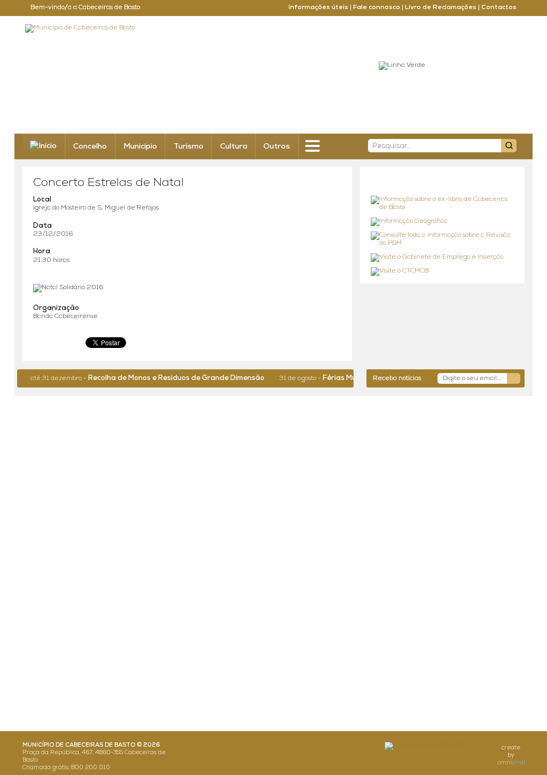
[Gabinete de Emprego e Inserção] (442, 257)
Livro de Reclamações (440, 7)
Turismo (189, 147)
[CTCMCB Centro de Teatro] (442, 271)
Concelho (90, 147)
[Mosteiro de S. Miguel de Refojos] (442, 204)
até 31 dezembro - (140, 378)
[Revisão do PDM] (442, 239)
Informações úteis (318, 7)
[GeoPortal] (442, 222)
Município (140, 147)
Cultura (233, 147)
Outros (276, 147)
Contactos (499, 7)
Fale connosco (376, 7)
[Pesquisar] (509, 145)
